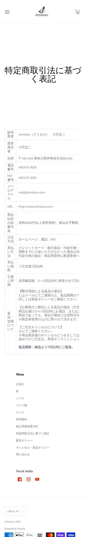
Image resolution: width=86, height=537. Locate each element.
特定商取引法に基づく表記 (32, 433)
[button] (77, 12)
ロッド (20, 412)
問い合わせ (23, 454)
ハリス (20, 398)
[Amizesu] (41, 11)
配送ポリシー (24, 440)
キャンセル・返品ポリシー (32, 447)
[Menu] (7, 12)
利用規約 (21, 419)
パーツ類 (21, 405)
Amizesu (9, 521)
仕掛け (20, 384)
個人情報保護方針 (27, 426)
